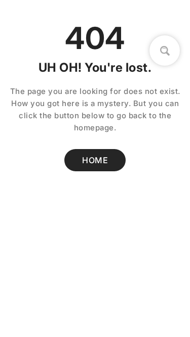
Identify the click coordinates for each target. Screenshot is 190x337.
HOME (95, 160)
